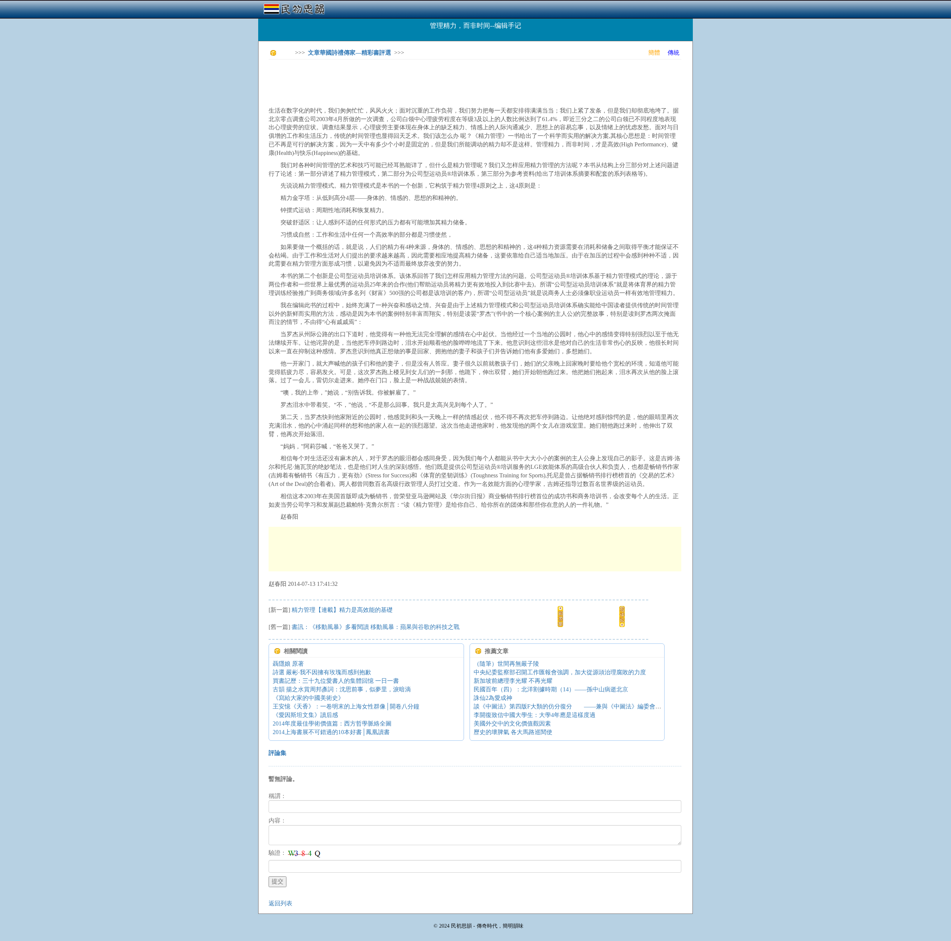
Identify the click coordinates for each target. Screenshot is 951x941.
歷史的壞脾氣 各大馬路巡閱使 (513, 732)
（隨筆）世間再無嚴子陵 (506, 664)
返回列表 (280, 903)
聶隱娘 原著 (288, 664)
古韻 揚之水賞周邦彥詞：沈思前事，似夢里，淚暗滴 (342, 689)
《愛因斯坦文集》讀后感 (305, 715)
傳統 (673, 52)
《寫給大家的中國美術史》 (308, 698)
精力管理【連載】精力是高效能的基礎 (342, 610)
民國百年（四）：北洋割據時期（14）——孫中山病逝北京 (551, 689)
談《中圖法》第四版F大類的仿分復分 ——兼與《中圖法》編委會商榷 (570, 706)
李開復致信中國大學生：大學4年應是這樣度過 (534, 715)
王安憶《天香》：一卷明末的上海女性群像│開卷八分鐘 (346, 706)
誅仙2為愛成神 (493, 698)
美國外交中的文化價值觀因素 (512, 723)
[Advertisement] (404, 81)
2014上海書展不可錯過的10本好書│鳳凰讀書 (331, 732)
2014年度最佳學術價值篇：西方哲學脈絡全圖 (332, 723)
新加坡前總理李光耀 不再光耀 (513, 681)
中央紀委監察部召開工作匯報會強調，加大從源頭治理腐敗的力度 (560, 672)
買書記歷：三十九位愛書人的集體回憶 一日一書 (336, 681)
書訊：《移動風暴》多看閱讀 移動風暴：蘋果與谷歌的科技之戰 (376, 627)
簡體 (654, 52)
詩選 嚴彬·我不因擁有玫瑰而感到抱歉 (322, 672)
